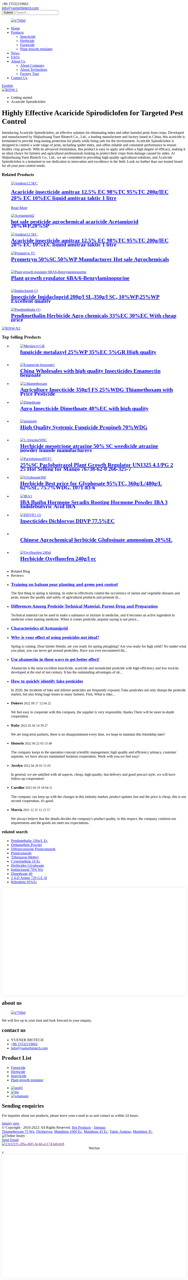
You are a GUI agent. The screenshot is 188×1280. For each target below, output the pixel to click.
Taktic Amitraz (120, 1132)
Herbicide (27, 41)
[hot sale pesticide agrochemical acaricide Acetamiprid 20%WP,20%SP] (22, 216)
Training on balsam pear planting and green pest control (64, 584)
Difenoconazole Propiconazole (33, 849)
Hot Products (81, 1127)
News (15, 53)
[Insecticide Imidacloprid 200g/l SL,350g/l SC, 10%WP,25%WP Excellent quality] (24, 291)
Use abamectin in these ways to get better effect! (55, 659)
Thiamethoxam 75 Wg (18, 1132)
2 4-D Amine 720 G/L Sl (29, 878)
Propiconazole (21, 853)
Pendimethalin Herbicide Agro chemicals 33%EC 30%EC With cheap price (93, 318)
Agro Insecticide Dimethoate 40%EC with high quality (84, 408)
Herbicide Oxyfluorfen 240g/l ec (58, 559)
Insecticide (28, 37)
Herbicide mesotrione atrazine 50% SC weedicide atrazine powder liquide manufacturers (89, 448)
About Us (18, 61)
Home (15, 28)
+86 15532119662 (24, 1044)
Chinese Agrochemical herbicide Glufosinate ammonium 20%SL (96, 540)
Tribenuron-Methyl (25, 857)
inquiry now (10, 1123)
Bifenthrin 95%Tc (24, 882)
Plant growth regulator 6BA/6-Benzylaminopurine (70, 278)
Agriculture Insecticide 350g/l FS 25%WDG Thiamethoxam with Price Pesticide (96, 392)
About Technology (33, 70)
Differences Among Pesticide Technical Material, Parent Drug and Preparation (84, 606)
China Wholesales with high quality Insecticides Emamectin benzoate (90, 373)
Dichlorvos (44, 1132)
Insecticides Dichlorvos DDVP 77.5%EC (67, 521)
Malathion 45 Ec (96, 1132)
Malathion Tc (142, 1132)
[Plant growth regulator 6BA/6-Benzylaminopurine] (48, 272)
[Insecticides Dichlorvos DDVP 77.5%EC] (30, 515)
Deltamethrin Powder (26, 845)
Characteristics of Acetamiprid (39, 628)
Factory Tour (29, 74)
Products (17, 32)
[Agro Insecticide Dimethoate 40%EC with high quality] (30, 402)
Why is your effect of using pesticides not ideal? (55, 637)
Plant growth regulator (36, 49)
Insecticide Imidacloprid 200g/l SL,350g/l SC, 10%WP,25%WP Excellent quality (85, 299)
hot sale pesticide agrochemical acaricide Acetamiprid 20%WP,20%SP (74, 224)
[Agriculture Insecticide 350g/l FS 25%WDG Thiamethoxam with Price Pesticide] (33, 384)
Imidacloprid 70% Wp (27, 870)
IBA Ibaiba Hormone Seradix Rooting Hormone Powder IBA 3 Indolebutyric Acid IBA (94, 504)
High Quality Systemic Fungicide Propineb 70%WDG (83, 427)
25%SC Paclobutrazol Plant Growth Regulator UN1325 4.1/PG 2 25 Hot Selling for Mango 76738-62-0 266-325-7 (96, 467)
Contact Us (19, 78)
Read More (19, 208)
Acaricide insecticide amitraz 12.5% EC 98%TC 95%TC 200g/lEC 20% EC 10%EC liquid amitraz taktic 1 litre (90, 195)
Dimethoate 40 (21, 874)
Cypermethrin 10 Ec (25, 861)
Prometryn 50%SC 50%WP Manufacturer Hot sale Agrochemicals (90, 259)
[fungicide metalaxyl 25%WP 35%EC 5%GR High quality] (32, 346)
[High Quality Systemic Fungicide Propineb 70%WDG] (28, 421)
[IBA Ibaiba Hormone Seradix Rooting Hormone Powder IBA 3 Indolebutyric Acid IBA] (26, 496)
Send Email (10, 1140)
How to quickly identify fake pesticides (47, 681)
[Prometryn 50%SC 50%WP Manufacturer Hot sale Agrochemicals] (23, 253)
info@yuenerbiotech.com (20, 8)
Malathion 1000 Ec (68, 1132)
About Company (32, 65)
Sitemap (99, 1127)
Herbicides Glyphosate (27, 865)
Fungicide (27, 45)
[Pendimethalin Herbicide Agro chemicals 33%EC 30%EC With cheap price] (25, 310)
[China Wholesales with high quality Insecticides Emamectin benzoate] (37, 365)
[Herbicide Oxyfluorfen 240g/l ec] (35, 552)
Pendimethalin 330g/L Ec (29, 841)
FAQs (15, 57)
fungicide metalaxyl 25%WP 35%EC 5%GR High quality (88, 352)
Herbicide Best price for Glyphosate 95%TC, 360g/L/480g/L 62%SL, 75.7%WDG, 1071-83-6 (91, 485)
